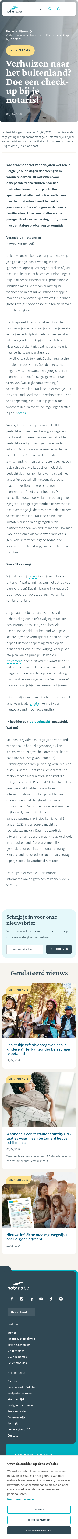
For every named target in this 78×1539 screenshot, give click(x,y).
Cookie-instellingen (39, 1520)
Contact (13, 1435)
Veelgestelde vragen (20, 1393)
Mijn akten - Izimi (58, 9)
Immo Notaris (16, 1429)
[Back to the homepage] (14, 9)
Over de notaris (17, 1357)
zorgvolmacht (40, 721)
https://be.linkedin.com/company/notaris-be (31, 1299)
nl (39, 8)
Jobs (11, 1423)
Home (10, 31)
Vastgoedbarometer (20, 1405)
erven (33, 576)
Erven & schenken (19, 1345)
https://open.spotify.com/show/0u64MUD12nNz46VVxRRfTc (61, 1299)
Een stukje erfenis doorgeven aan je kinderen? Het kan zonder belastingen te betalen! (38, 1049)
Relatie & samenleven (21, 1338)
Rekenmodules (17, 1363)
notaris (21, 413)
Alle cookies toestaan (39, 1530)
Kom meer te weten (21, 1499)
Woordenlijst (16, 1399)
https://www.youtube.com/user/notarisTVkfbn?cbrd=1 (41, 1299)
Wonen (12, 1332)
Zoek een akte (17, 1411)
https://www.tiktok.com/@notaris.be (51, 1299)
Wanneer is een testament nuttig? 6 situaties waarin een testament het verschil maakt (38, 1138)
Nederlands (20, 1312)
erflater (35, 703)
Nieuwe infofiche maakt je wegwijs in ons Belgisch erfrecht (37, 1236)
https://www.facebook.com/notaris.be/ (12, 1299)
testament (14, 661)
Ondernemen (16, 1351)
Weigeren (39, 1510)
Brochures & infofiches (22, 1387)
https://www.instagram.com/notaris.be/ (22, 1299)
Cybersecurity (17, 1417)
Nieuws (24, 31)
